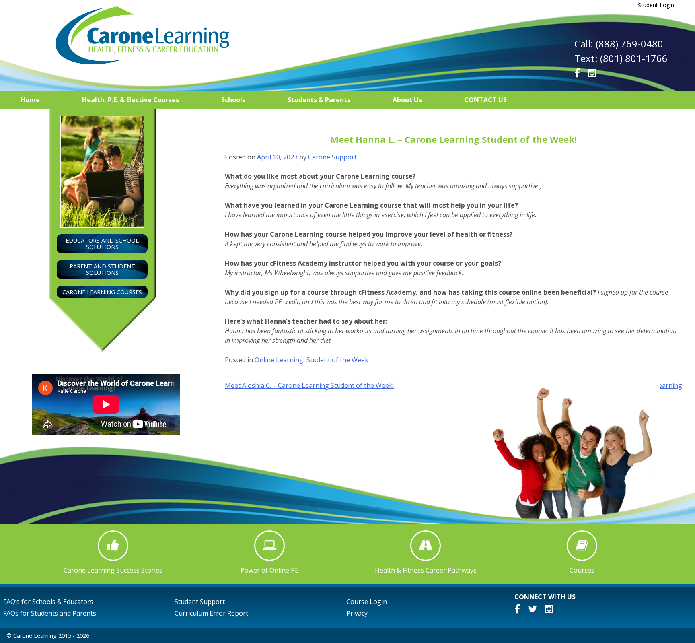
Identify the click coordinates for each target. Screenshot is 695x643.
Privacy (357, 613)
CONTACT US (485, 99)
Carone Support (332, 157)
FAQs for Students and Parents (49, 613)
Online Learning (279, 359)
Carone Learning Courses (102, 292)
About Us (407, 99)
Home (30, 99)
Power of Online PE (269, 570)
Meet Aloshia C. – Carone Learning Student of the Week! (309, 385)
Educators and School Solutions (102, 244)
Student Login (656, 5)
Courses (582, 570)
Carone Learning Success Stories (113, 570)
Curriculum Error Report (211, 613)
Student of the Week (337, 359)
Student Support (200, 601)
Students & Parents (319, 99)
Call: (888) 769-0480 (618, 43)
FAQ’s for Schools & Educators (48, 601)
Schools (233, 99)
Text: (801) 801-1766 (621, 58)
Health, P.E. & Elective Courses (130, 99)
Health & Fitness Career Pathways (426, 570)
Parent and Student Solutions (102, 269)
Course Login (366, 601)
